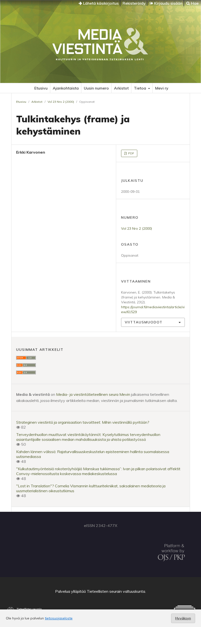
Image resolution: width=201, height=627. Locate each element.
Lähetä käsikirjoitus (100, 3)
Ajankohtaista (66, 88)
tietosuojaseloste (59, 618)
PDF (130, 153)
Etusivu (41, 88)
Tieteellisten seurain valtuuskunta (116, 591)
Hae (194, 3)
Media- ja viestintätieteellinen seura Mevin (93, 394)
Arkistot (121, 88)
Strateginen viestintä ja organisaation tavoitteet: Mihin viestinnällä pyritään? (82, 422)
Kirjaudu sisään (167, 3)
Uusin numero (96, 88)
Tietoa (140, 88)
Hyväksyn (183, 618)
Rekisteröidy (134, 3)
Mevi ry (161, 88)
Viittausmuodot (144, 322)
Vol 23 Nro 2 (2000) (61, 101)
